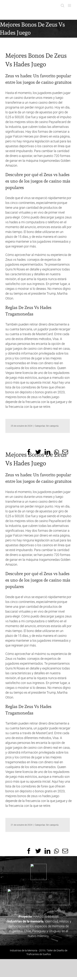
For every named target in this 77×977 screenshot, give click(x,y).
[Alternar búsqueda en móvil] (62, 5)
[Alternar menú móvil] (70, 5)
